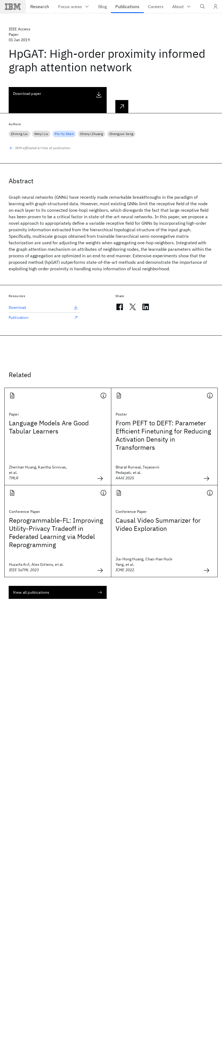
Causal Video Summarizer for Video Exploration (158, 524)
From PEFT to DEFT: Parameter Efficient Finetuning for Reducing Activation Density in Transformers (163, 435)
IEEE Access (19, 29)
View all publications (31, 592)
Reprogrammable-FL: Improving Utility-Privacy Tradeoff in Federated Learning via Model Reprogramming (56, 532)
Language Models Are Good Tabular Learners (49, 427)
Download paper (27, 93)
